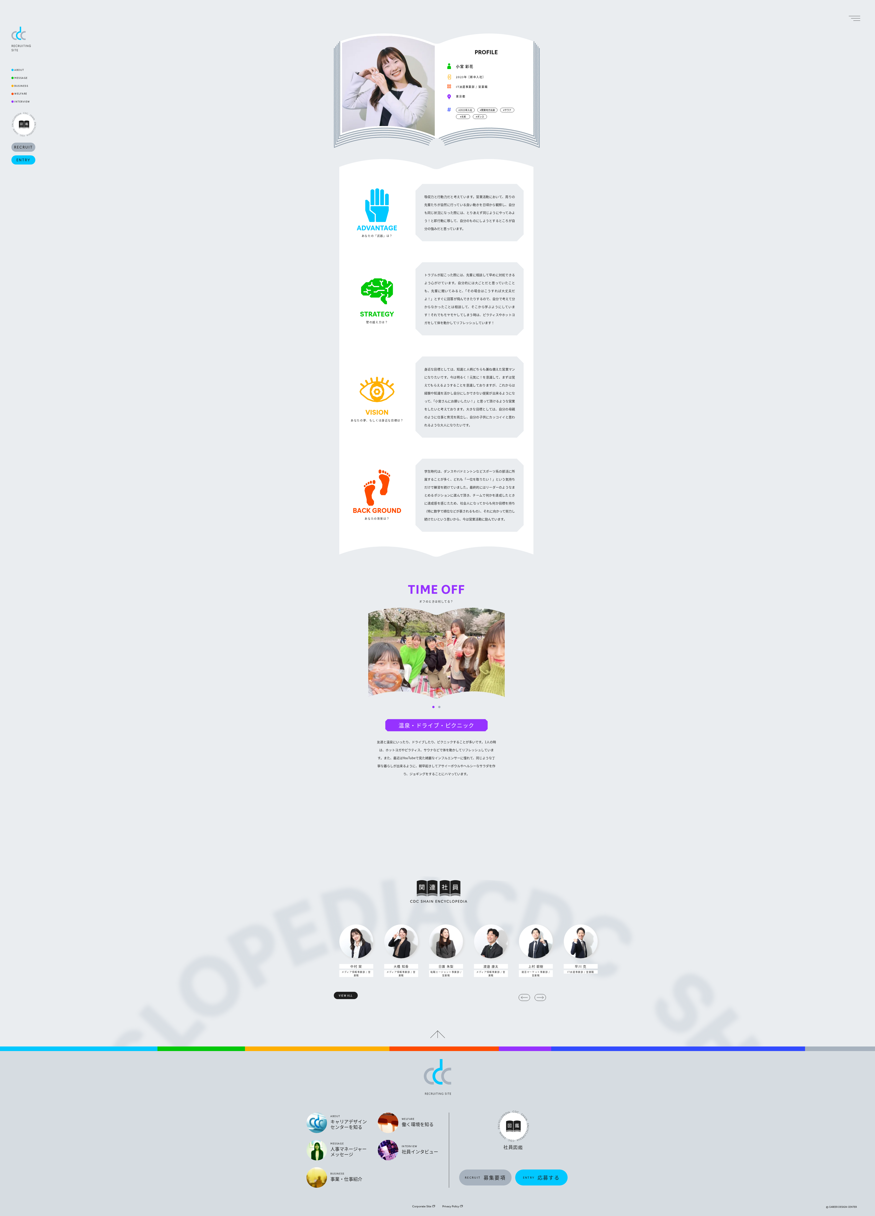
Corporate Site (421, 1206)
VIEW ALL (346, 995)
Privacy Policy (450, 1206)
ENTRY (23, 159)
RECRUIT (23, 147)
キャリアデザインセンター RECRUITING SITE (437, 1077)
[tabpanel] (436, 693)
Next (540, 997)
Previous (524, 997)
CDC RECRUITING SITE (21, 39)
